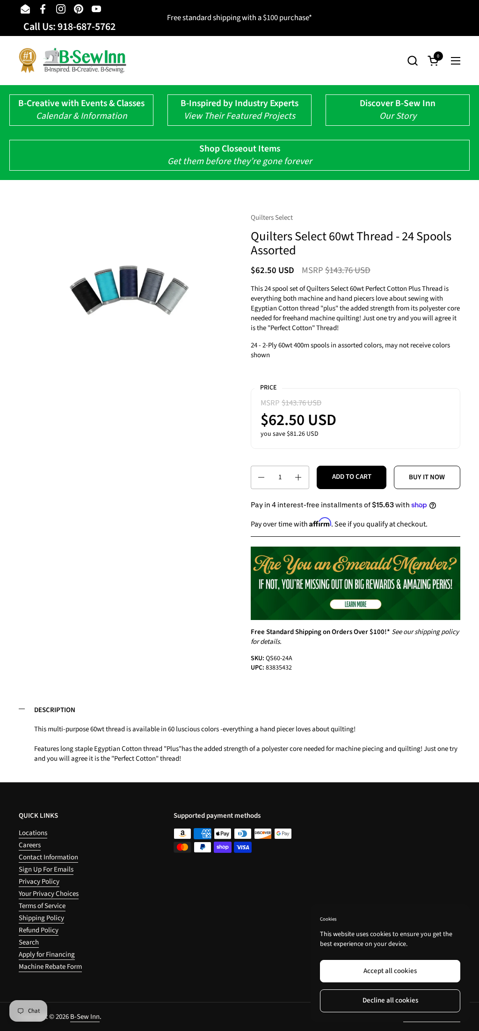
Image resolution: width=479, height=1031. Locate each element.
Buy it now (427, 477)
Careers (30, 845)
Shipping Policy (41, 918)
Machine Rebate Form (50, 967)
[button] (412, 60)
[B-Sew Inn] (72, 60)
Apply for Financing (47, 954)
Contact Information (48, 857)
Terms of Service (42, 906)
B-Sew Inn (85, 1017)
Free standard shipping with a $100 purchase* (239, 18)
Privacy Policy (39, 882)
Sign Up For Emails (46, 869)
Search (29, 942)
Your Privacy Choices (49, 894)
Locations (33, 833)
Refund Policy (38, 930)
